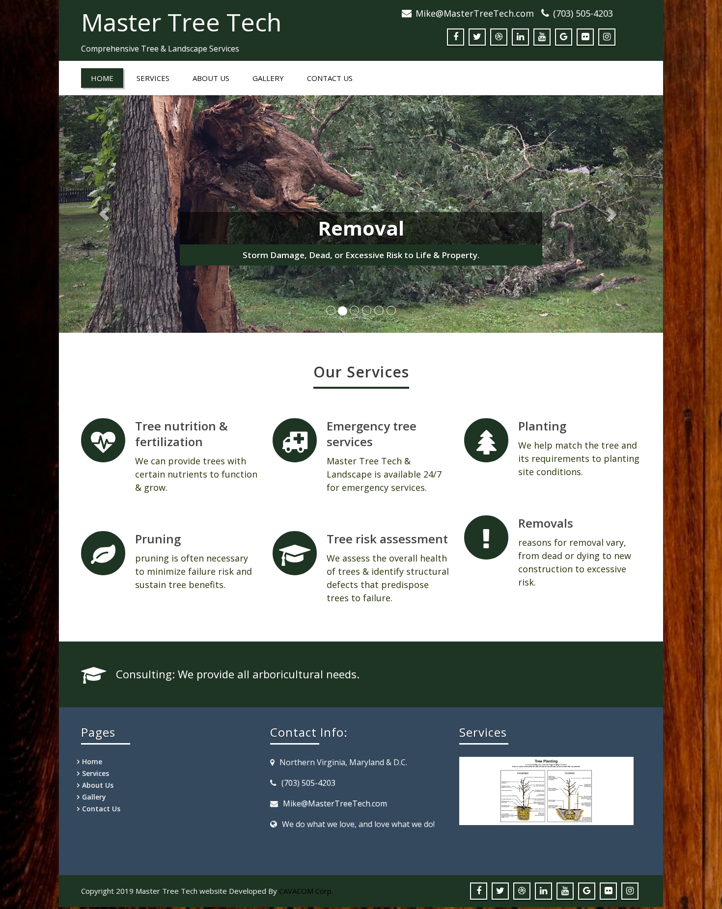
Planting (542, 426)
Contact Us (330, 78)
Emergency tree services (372, 434)
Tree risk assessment (387, 539)
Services (153, 78)
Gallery (268, 78)
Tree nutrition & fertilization (181, 434)
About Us (211, 78)
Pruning (158, 539)
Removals (545, 523)
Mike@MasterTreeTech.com (475, 13)
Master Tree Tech (181, 22)
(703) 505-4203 (583, 13)
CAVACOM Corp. (306, 891)
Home (102, 78)
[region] (546, 806)
